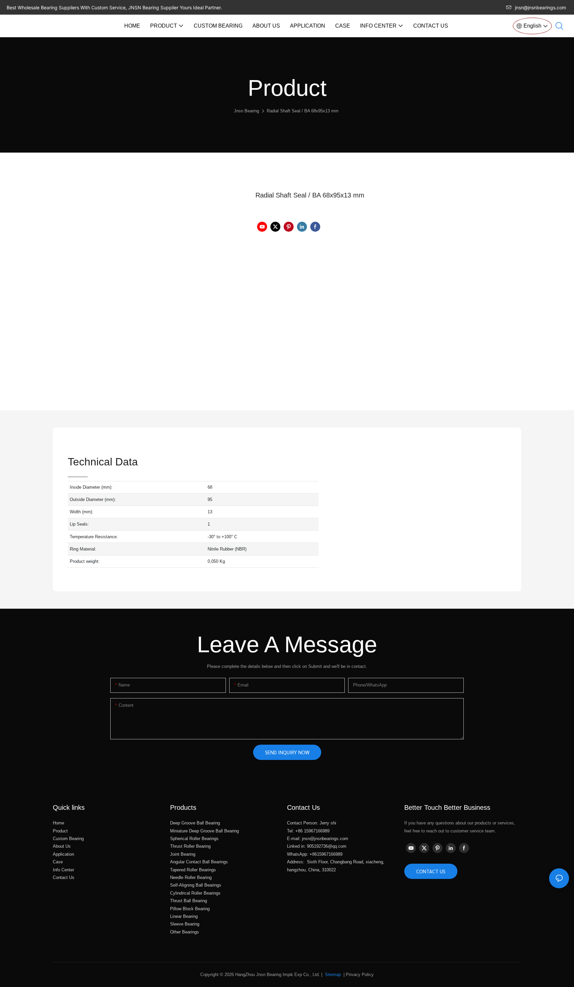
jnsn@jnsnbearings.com (540, 7)
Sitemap (332, 974)
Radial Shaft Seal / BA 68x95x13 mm (302, 110)
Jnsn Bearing (246, 110)
